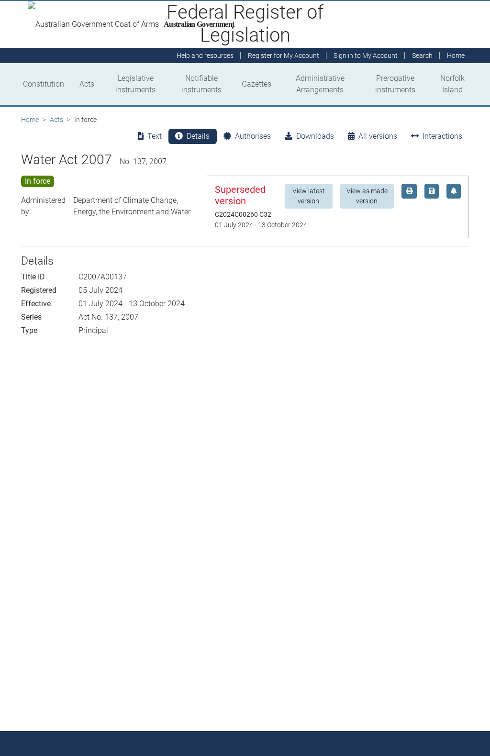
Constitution (43, 84)
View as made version (367, 196)
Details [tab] (198, 136)
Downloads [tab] (315, 136)
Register (283, 55)
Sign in (366, 55)
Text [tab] (154, 136)
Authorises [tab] (253, 136)
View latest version (308, 196)
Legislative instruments (135, 84)
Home (30, 119)
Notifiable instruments (201, 84)
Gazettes (256, 84)
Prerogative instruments (395, 84)
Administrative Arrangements (320, 84)
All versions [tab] (377, 136)
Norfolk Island (452, 84)
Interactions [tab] (442, 136)
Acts (86, 84)
